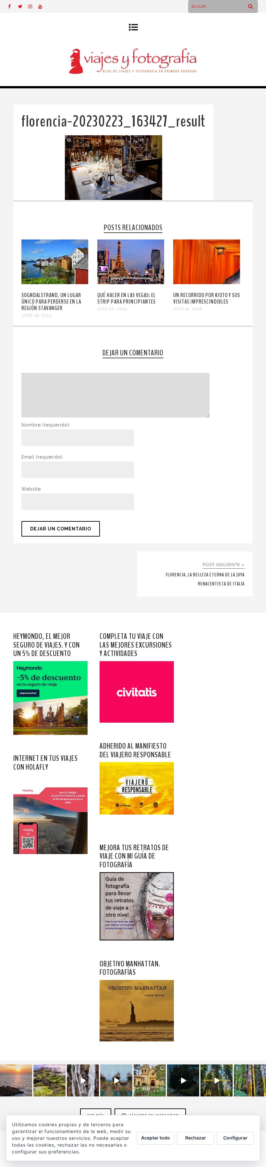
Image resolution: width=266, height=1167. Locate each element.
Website (31, 489)
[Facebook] (13, 6)
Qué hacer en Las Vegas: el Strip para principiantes (126, 298)
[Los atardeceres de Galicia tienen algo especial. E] (16, 1080)
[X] (23, 6)
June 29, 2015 (36, 315)
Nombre (45, 425)
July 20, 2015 (112, 308)
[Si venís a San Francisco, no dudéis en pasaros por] (116, 1080)
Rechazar (195, 1137)
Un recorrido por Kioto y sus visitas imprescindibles (206, 298)
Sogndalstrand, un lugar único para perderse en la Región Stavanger (51, 301)
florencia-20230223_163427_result (113, 121)
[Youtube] (43, 6)
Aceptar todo (155, 1137)
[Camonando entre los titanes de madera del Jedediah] (216, 1080)
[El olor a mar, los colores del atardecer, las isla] (49, 1080)
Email (42, 457)
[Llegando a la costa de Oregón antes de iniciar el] (183, 1080)
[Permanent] (54, 282)
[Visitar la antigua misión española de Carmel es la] (150, 1080)
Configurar (235, 1137)
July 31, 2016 (187, 308)
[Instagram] (33, 6)
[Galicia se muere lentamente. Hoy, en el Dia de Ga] (83, 1080)
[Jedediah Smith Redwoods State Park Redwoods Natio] (250, 1080)
